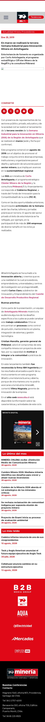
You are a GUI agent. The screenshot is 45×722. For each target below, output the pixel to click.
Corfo (28, 176)
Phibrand (17, 186)
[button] (4, 111)
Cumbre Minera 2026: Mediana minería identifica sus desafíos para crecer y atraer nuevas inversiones (22, 475)
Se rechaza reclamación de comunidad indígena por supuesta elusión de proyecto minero (22, 505)
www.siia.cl (23, 397)
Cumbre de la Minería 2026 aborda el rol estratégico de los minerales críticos (21, 490)
